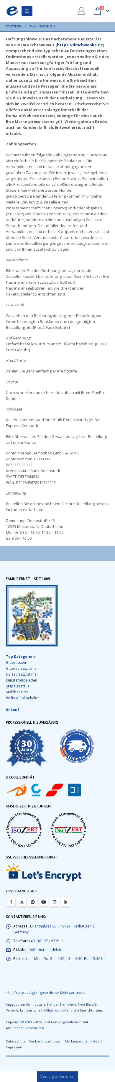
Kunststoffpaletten (21, 680)
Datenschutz (15, 1041)
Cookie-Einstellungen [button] (45, 1041)
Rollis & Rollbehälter (23, 697)
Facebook (10, 902)
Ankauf (12, 709)
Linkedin (65, 902)
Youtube (43, 902)
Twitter (21, 902)
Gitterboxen (16, 662)
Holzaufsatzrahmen (22, 674)
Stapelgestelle (17, 686)
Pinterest (32, 902)
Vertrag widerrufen (57, 1076)
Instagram (54, 902)
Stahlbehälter (17, 691)
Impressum (14, 1047)
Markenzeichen (77, 1041)
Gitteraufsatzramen (22, 668)
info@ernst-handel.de (44, 949)
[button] (27, 11)
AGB (96, 1041)
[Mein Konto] (81, 11)
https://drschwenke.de (80, 44)
